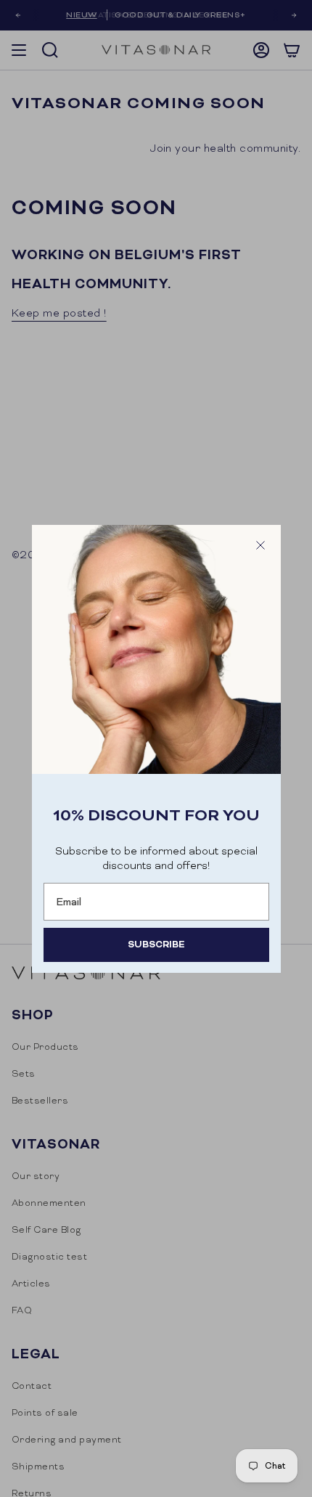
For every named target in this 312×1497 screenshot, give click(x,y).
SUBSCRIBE (156, 944)
